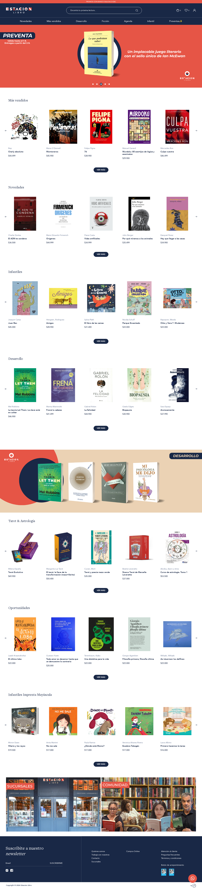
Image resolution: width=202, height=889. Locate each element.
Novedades (26, 21)
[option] (101, 54)
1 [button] (93, 84)
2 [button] (97, 84)
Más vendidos (54, 21)
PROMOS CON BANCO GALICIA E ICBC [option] (101, 2)
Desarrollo (81, 21)
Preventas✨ (175, 21)
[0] (177, 10)
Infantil (150, 21)
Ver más (101, 170)
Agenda (128, 21)
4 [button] (105, 84)
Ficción (105, 21)
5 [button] (109, 84)
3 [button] (101, 84)
